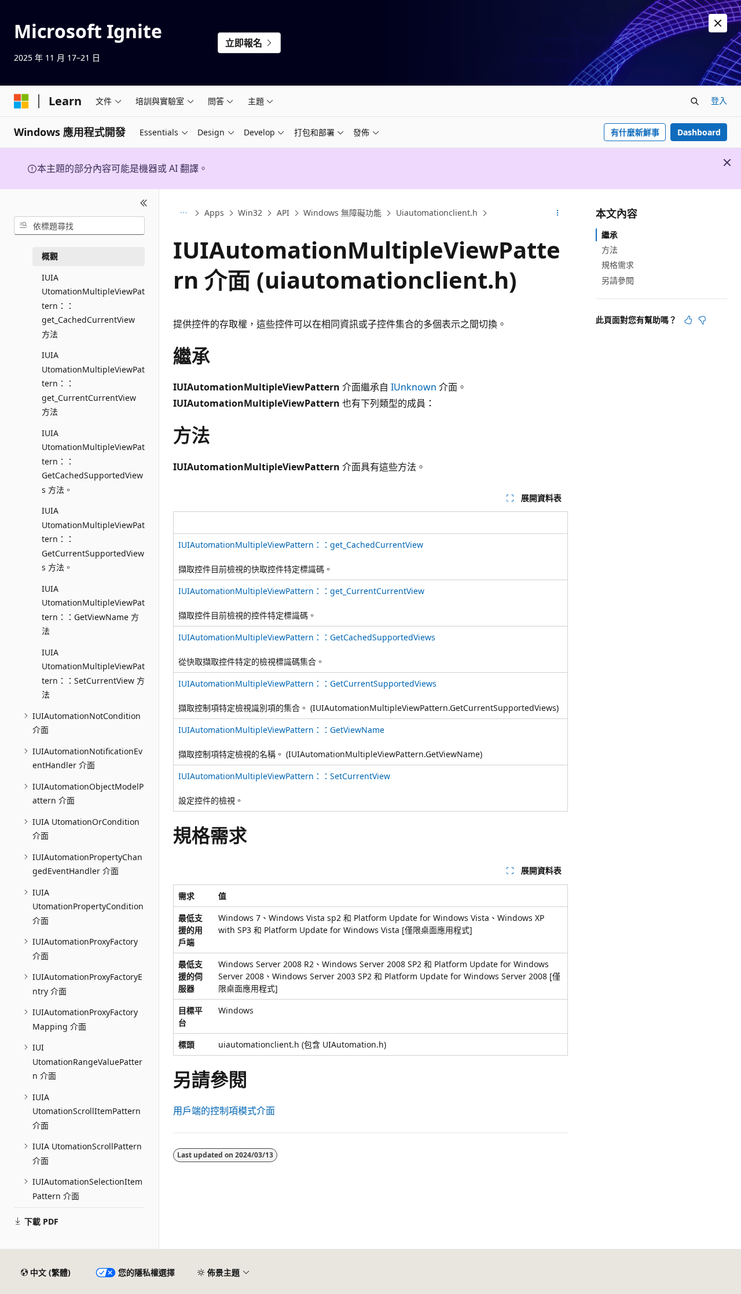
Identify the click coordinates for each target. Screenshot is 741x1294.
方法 (609, 249)
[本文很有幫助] (688, 320)
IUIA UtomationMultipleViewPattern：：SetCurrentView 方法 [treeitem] (93, 674)
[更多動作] (558, 213)
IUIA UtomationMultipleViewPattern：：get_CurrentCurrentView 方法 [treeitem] (93, 383)
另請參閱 (617, 280)
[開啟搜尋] (694, 101)
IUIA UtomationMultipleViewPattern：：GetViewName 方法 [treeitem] (93, 610)
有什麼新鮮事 (635, 132)
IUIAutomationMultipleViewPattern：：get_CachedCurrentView (300, 544)
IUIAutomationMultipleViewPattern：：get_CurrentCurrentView (301, 590)
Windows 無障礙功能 (342, 212)
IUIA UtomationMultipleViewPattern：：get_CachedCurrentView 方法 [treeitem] (93, 306)
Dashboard (699, 132)
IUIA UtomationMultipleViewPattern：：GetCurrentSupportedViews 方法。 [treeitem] (93, 539)
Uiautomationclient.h (437, 212)
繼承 (609, 234)
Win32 (250, 212)
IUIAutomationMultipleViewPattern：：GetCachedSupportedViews (306, 637)
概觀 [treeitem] (50, 255)
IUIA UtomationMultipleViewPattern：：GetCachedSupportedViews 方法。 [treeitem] (93, 461)
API (283, 212)
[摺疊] (144, 203)
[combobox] (79, 225)
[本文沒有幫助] (702, 320)
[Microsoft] (21, 101)
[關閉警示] (718, 23)
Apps (214, 212)
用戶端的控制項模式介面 (224, 1110)
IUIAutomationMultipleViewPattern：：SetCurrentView (284, 775)
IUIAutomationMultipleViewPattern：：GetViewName (281, 729)
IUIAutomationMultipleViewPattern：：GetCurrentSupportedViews (307, 683)
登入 (719, 100)
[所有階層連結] (183, 213)
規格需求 (617, 264)
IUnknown (413, 387)
